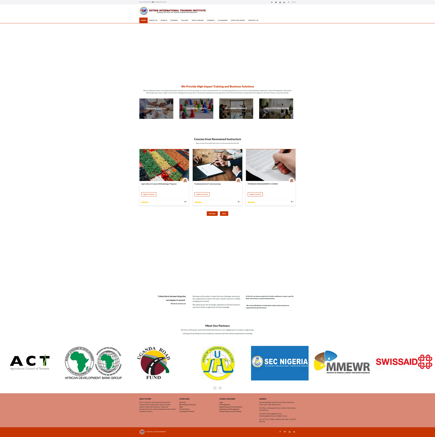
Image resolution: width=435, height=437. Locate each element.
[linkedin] (284, 2)
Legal (221, 402)
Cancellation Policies (186, 411)
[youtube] (280, 2)
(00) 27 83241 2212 (146, 2)
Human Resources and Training (230, 411)
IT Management (224, 405)
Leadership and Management (229, 409)
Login (294, 2)
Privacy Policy (184, 409)
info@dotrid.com (160, 2)
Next (224, 213)
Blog (180, 407)
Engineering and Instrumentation (231, 407)
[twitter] (276, 2)
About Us (182, 402)
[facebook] (271, 2)
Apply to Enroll (148, 194)
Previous (212, 213)
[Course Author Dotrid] (185, 180)
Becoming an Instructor (187, 405)
